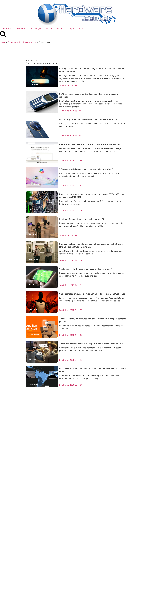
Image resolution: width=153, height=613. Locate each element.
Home (2, 42)
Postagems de (14, 42)
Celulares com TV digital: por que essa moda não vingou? (85, 269)
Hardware (21, 28)
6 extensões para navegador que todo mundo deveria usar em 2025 (90, 144)
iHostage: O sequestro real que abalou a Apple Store (83, 219)
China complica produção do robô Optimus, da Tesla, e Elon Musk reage (92, 294)
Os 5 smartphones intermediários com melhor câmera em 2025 (88, 119)
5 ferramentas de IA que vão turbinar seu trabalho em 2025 (86, 169)
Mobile (49, 28)
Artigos (70, 28)
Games (59, 28)
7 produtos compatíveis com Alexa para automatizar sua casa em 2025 (91, 343)
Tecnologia (36, 28)
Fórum (82, 28)
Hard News (7, 28)
